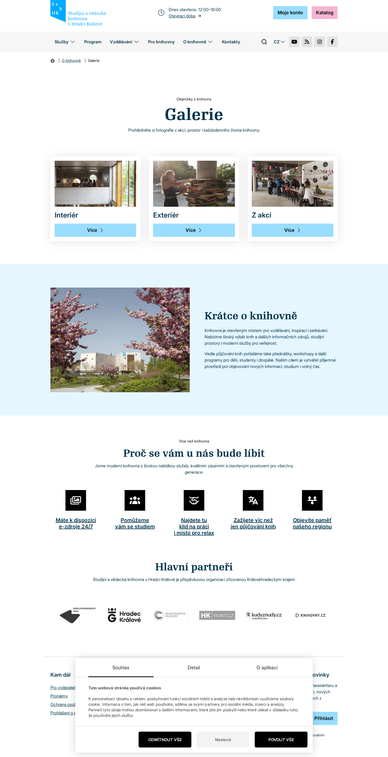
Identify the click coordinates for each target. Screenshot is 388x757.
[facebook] (332, 41)
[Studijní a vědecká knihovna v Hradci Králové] (78, 12)
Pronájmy (59, 696)
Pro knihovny (161, 41)
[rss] (307, 41)
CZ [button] (277, 41)
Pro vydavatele (64, 687)
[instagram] (319, 41)
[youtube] (294, 41)
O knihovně (194, 41)
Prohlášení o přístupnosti (73, 713)
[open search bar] (264, 41)
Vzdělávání (121, 41)
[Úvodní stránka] (52, 60)
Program (92, 41)
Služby (61, 41)
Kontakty (231, 41)
